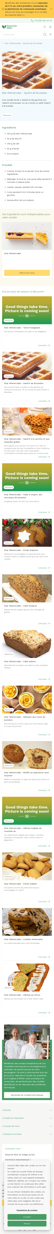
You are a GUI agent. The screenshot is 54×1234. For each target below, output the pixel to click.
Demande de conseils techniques (27, 1095)
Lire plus (42, 345)
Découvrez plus (27, 273)
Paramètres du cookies (27, 1210)
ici (23, 15)
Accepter (27, 1217)
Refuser (27, 1224)
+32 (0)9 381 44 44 (43, 20)
